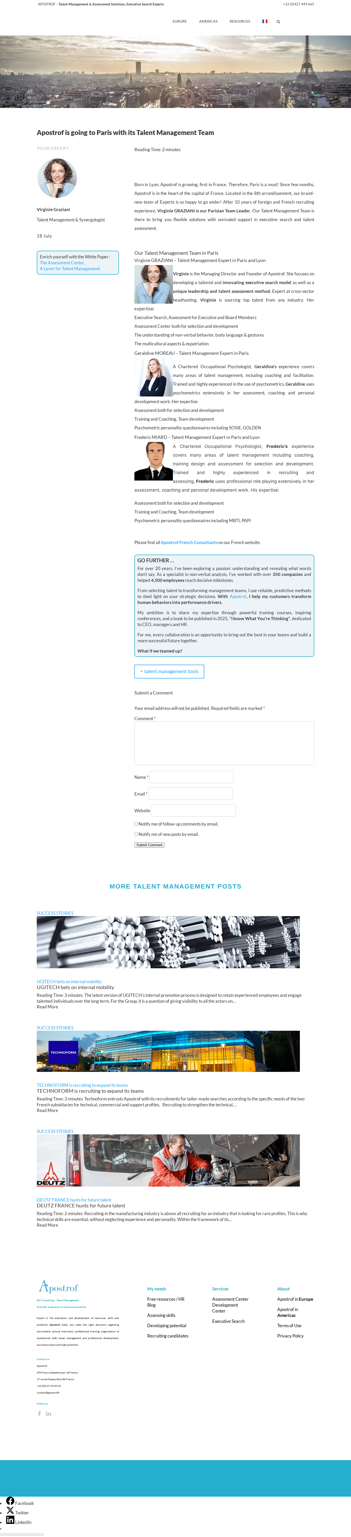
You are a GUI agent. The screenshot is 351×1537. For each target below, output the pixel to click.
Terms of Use (289, 1325)
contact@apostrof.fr (48, 1392)
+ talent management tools (169, 671)
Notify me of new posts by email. (168, 834)
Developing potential (166, 1325)
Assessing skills (161, 1315)
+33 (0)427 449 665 (298, 4)
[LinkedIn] (10, 1522)
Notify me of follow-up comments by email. (178, 824)
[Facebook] (10, 1503)
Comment (145, 718)
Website (142, 810)
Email (140, 794)
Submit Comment (149, 845)
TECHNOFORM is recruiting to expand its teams (82, 1085)
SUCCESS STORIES (55, 913)
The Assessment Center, (62, 262)
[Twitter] (10, 1512)
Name (141, 777)
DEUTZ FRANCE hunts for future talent (74, 1200)
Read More (47, 1006)
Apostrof (238, 596)
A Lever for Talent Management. (70, 268)
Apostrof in (295, 1299)
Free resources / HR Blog (165, 1302)
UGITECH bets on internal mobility (69, 981)
